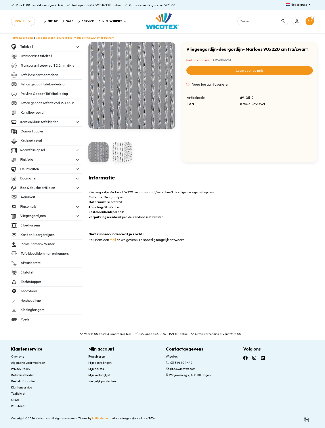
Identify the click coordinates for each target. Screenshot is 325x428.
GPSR (15, 400)
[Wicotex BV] (162, 21)
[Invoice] (307, 421)
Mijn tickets (96, 369)
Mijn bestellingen (100, 363)
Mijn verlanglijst (99, 375)
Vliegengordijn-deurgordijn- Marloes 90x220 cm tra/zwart (75, 37)
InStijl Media (100, 418)
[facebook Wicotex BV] (245, 357)
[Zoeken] (283, 21)
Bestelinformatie (23, 381)
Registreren (96, 356)
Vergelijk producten (102, 381)
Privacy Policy (20, 369)
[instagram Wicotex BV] (254, 357)
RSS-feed (18, 406)
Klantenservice (21, 387)
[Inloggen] (297, 21)
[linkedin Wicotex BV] (263, 357)
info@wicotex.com (182, 369)
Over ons (17, 356)
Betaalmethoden (22, 375)
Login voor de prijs (250, 70)
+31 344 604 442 (180, 363)
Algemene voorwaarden (28, 363)
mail (113, 240)
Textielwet (18, 394)
